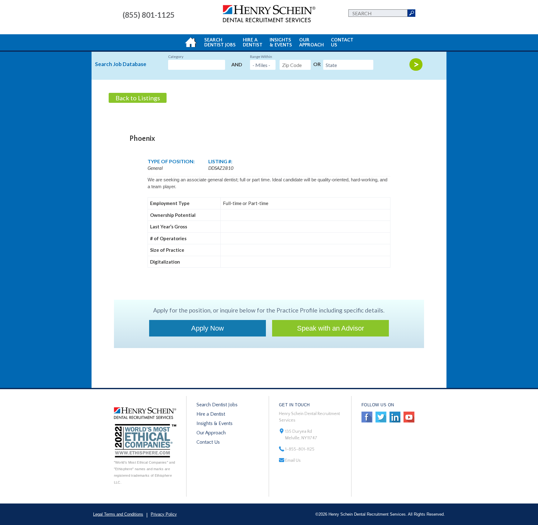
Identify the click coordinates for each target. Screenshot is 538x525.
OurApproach (311, 42)
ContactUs (342, 42)
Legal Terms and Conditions (118, 514)
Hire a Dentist (210, 414)
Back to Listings (138, 98)
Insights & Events (214, 423)
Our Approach (211, 432)
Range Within (261, 56)
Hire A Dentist (252, 42)
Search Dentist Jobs (217, 404)
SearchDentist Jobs (220, 42)
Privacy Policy (164, 514)
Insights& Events (281, 42)
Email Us (293, 460)
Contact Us (208, 442)
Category (175, 56)
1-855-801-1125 (299, 449)
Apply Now (207, 328)
